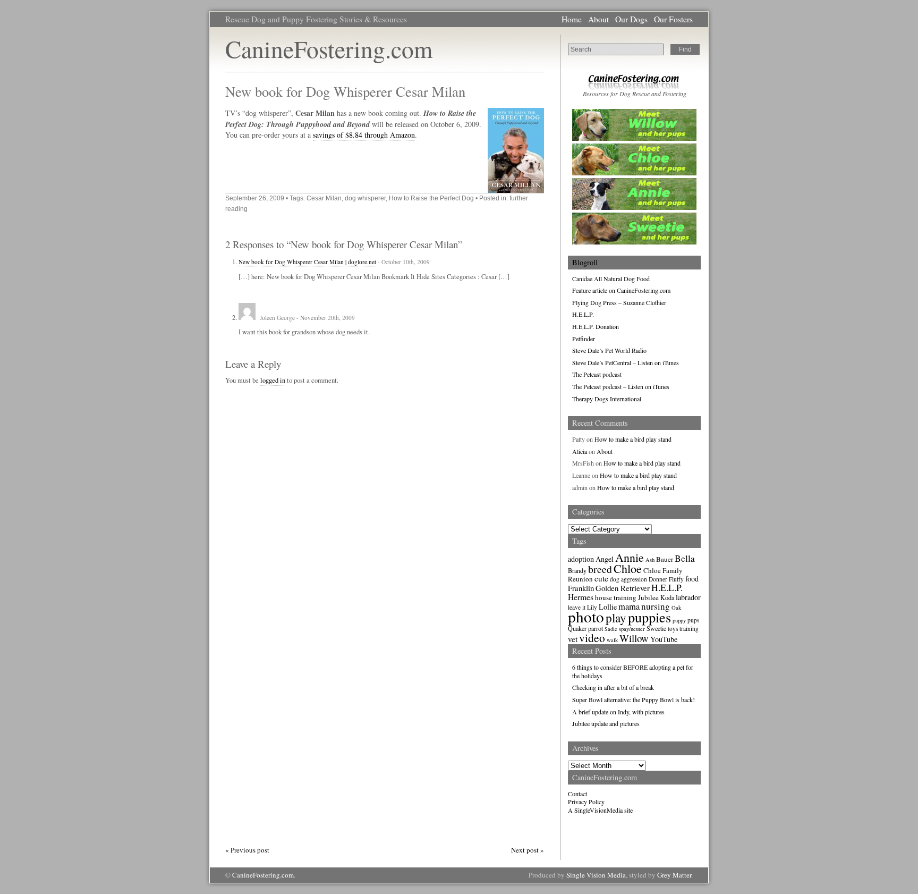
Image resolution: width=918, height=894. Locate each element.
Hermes (580, 596)
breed (600, 569)
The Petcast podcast (597, 374)
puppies (649, 617)
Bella (685, 558)
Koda (667, 597)
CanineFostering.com (328, 48)
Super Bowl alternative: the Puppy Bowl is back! (633, 699)
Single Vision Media (596, 875)
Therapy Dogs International (606, 398)
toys (673, 628)
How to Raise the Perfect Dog (431, 198)
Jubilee (648, 597)
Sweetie (656, 628)
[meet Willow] (634, 138)
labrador (688, 597)
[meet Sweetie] (634, 242)
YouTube (663, 639)
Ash (649, 559)
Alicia (579, 451)
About (598, 19)
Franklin (581, 588)
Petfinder (583, 338)
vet (572, 639)
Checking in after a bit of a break (613, 687)
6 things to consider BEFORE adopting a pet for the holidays (632, 671)
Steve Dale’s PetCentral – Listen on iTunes (625, 362)
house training (615, 597)
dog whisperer (365, 198)
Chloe (628, 568)
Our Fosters (673, 19)
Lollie (608, 607)
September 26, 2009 (254, 198)
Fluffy (676, 579)
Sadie (611, 628)
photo (586, 616)
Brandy (577, 570)
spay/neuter (632, 628)
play (616, 618)
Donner (658, 579)
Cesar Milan (324, 198)
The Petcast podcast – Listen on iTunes (620, 386)
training (689, 628)
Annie (629, 557)
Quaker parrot (585, 628)
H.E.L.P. (583, 314)
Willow (634, 638)
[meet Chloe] (634, 172)
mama (629, 606)
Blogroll (585, 262)
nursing (655, 606)
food (692, 578)
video (592, 637)
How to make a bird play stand (633, 439)
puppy (679, 620)
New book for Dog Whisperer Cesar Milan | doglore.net (307, 262)
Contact (577, 793)
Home (572, 19)
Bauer (664, 559)
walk (612, 640)
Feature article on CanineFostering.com (621, 290)
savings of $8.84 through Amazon (364, 135)
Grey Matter (674, 875)
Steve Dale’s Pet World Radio (609, 350)
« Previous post (247, 850)
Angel (605, 559)
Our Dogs (631, 19)
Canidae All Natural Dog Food (611, 278)
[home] (634, 87)
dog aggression (628, 579)
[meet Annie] (634, 207)
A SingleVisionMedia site (600, 810)
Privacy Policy (586, 801)
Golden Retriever (623, 588)
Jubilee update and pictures (606, 723)
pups (693, 620)
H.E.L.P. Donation (595, 326)
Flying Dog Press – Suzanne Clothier (619, 302)
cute (601, 578)
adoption (581, 559)
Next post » (527, 850)
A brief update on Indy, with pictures (618, 711)
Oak (676, 607)
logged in (272, 380)
